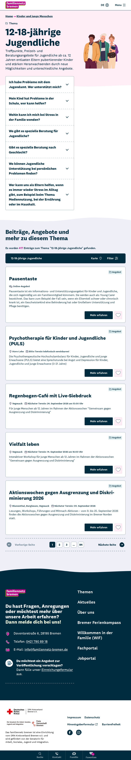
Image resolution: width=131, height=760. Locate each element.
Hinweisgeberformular (80, 724)
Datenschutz (92, 717)
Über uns (85, 612)
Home (9, 16)
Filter (110, 258)
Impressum (74, 717)
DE (102, 5)
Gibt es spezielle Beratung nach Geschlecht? (32, 149)
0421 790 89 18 (37, 641)
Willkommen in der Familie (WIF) (95, 635)
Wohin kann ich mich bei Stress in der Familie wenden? (33, 117)
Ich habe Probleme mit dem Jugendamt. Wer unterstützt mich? (35, 84)
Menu (118, 5)
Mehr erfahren (101, 315)
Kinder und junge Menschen (35, 16)
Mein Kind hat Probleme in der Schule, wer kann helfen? (31, 100)
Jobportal (86, 658)
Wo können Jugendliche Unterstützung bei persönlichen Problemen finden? (32, 168)
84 (81, 545)
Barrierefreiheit (111, 724)
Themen (85, 592)
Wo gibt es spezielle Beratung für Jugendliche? (33, 133)
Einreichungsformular (57, 670)
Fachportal (87, 648)
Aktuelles (86, 602)
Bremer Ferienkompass (99, 622)
